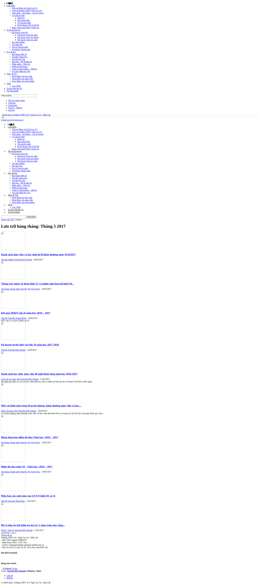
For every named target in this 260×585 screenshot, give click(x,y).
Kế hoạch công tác (20, 32)
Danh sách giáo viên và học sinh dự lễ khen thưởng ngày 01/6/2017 (38, 254)
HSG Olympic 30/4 (9, 411)
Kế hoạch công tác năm (27, 40)
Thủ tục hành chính (16, 100)
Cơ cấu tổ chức (18, 15)
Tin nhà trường (18, 42)
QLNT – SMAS (15, 108)
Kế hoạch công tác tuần (27, 35)
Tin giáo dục (17, 45)
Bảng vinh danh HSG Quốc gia (25, 27)
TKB (8, 83)
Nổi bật (4, 318)
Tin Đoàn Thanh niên (21, 49)
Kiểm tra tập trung (19, 66)
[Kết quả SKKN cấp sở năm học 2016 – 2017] (13, 308)
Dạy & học (11, 52)
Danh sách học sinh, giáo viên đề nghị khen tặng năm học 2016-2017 (39, 373)
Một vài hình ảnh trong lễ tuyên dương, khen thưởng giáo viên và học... (41, 405)
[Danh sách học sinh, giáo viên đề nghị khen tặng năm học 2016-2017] (13, 369)
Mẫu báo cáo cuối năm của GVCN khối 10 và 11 (28, 495)
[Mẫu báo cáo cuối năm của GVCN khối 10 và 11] (13, 490)
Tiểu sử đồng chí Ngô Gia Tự (24, 8)
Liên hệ (11, 110)
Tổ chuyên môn (24, 23)
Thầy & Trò (11, 74)
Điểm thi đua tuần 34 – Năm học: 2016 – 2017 (27, 466)
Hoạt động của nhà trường (23, 81)
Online (10, 568)
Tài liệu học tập (18, 59)
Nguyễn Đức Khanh (23, 259)
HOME (9, 3)
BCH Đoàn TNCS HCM (28, 25)
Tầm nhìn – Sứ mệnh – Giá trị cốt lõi (27, 13)
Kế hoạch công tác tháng (28, 37)
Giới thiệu (10, 6)
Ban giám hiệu (23, 20)
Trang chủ (5, 219)
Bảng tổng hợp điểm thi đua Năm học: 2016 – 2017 (29, 437)
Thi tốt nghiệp (12, 91)
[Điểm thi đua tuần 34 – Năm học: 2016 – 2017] (13, 461)
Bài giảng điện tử (19, 54)
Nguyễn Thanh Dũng (17, 318)
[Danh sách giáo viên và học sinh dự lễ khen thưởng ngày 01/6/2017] (13, 249)
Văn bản (11, 103)
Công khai (12, 105)
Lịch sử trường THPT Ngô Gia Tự (27, 10)
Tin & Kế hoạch (13, 30)
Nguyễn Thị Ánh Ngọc (30, 289)
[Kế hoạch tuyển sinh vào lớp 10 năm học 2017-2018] (13, 339)
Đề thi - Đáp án (7, 530)
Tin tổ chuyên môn (20, 47)
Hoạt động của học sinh (22, 76)
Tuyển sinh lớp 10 (14, 88)
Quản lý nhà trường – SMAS (24, 69)
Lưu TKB (16, 86)
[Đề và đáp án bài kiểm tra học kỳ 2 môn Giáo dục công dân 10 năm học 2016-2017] (13, 520)
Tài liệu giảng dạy (19, 57)
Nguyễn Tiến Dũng (16, 501)
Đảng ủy (21, 18)
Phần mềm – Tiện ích (21, 64)
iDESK (9, 578)
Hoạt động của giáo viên (22, 79)
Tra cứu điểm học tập (21, 71)
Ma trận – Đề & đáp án (22, 62)
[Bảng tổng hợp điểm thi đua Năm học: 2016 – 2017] (13, 432)
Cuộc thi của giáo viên (10, 379)
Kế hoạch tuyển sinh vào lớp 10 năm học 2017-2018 (30, 344)
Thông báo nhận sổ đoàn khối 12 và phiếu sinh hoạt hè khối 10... (37, 283)
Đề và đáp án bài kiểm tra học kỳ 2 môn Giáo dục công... (33, 525)
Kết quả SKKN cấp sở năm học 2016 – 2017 (25, 312)
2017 (12, 219)
